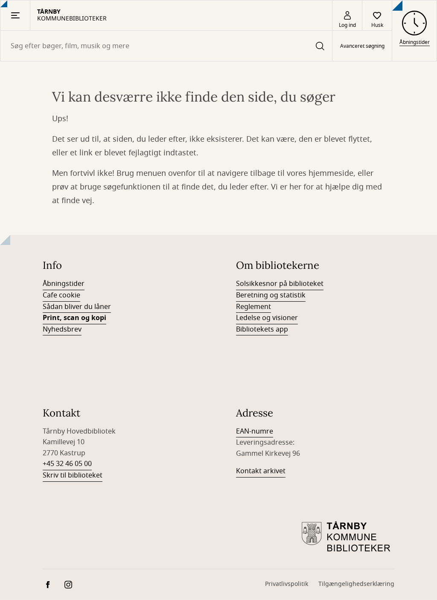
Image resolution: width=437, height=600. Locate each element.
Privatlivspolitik (286, 584)
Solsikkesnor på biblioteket (279, 284)
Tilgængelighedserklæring (356, 584)
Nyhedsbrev (62, 329)
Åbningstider (63, 284)
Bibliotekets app (262, 329)
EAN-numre (254, 431)
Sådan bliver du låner (77, 307)
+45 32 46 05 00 (67, 464)
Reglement (253, 307)
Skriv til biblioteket (72, 475)
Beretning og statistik (271, 295)
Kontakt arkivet (261, 471)
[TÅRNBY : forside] (347, 537)
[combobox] (166, 46)
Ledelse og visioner (267, 318)
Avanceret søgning (362, 46)
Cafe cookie (61, 295)
